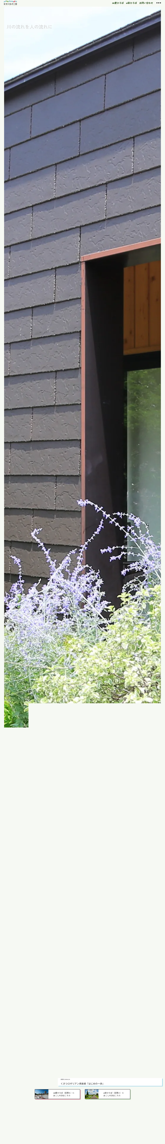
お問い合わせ (146, 2)
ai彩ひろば (131, 2)
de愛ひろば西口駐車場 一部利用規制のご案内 (69, 1130)
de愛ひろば (118, 2)
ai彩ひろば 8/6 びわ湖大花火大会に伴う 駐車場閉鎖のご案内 (74, 1138)
